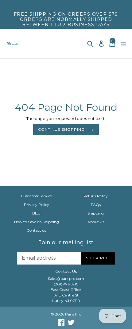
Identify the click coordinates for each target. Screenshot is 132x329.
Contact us (36, 230)
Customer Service (36, 196)
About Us (95, 221)
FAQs (96, 204)
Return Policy (95, 196)
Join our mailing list (66, 242)
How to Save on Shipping (36, 221)
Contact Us (66, 271)
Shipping (95, 213)
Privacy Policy (36, 204)
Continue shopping (61, 129)
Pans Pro (73, 314)
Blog (36, 213)
